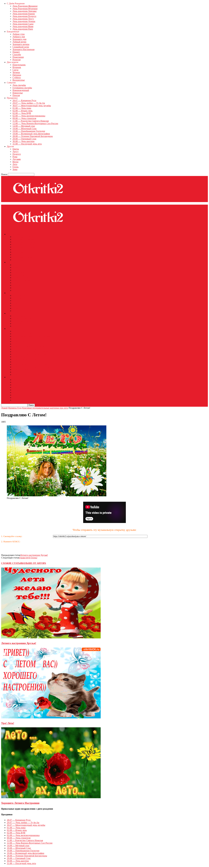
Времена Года (15, 408)
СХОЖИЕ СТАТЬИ (11, 563)
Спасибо (17, 54)
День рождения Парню (24, 13)
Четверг (16, 72)
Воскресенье (19, 80)
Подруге (17, 154)
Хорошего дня (19, 39)
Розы (15, 156)
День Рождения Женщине (25, 6)
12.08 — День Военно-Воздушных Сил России (35, 123)
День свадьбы (19, 85)
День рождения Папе (23, 29)
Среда (15, 70)
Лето (15, 164)
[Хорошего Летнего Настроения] (51, 797)
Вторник (17, 67)
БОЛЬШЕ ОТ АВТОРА (34, 563)
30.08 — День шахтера (23, 141)
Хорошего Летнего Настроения (20, 802)
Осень (15, 167)
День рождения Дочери (24, 21)
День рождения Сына (23, 24)
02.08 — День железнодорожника (29, 116)
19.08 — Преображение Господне (29, 131)
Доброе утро (19, 34)
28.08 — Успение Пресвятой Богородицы (33, 136)
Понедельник (19, 65)
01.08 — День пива (22, 108)
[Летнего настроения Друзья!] (51, 637)
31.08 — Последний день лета (27, 144)
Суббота (17, 77)
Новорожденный (21, 90)
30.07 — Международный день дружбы (32, 105)
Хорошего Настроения (23, 49)
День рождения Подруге (24, 16)
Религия (16, 59)
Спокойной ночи (21, 47)
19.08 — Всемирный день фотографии (31, 133)
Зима (15, 169)
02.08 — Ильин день (22, 110)
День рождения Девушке (25, 11)
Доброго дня (19, 36)
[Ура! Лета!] (51, 717)
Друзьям (17, 159)
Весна (15, 162)
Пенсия (16, 95)
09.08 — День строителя (24, 118)
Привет (16, 52)
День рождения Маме (23, 26)
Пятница (17, 75)
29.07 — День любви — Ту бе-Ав (29, 103)
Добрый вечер (19, 42)
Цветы (16, 149)
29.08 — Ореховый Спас (24, 139)
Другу (15, 151)
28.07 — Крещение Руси (24, 100)
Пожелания (18, 57)
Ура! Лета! (7, 723)
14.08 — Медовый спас (24, 126)
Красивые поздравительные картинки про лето (45, 408)
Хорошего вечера (21, 44)
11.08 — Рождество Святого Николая (31, 121)
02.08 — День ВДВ (22, 113)
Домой (4, 408)
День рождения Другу (23, 19)
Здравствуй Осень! (28, 557)
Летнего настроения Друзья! (34, 555)
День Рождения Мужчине (25, 8)
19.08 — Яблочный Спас (25, 128)
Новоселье (18, 93)
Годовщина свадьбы (22, 88)
